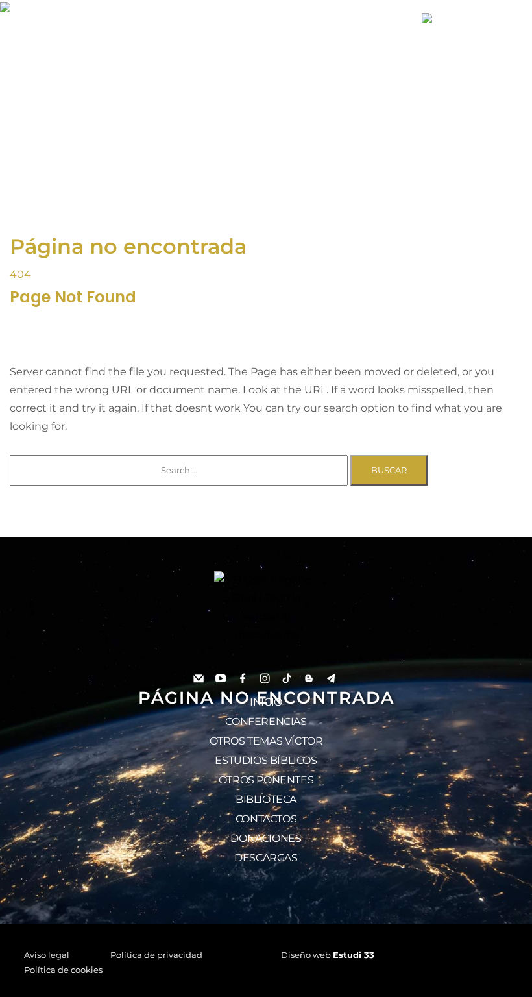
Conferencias (265, 721)
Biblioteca (266, 799)
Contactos (266, 819)
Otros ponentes (266, 780)
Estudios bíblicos (266, 760)
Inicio (266, 702)
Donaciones (265, 838)
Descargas (265, 858)
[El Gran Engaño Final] (467, 18)
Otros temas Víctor (266, 741)
